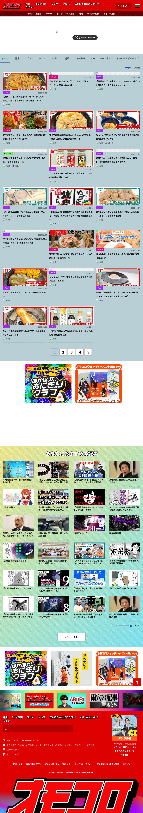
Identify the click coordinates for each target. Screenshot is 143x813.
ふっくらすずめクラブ (127, 58)
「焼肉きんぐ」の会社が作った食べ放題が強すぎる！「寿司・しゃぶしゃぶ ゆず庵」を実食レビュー (71, 215)
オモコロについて (89, 717)
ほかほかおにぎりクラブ (87, 4)
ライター (30, 7)
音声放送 (90, 744)
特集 (28, 4)
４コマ (42, 58)
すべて (5, 58)
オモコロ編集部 (34, 13)
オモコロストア (13, 754)
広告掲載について (33, 763)
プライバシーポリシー (84, 763)
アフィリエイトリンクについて (57, 763)
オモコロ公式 (12, 740)
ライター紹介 (93, 13)
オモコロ (12, 6)
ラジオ (54, 4)
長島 (17, 166)
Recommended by (122, 625)
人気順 (137, 67)
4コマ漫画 (17, 717)
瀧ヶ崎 (110, 143)
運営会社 (126, 763)
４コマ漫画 (40, 4)
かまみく (69, 744)
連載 (67, 58)
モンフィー (80, 744)
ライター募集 (109, 13)
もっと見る (72, 637)
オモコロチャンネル (101, 58)
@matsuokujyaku (87, 37)
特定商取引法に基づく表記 (108, 763)
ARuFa (49, 13)
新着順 (128, 67)
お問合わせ (17, 763)
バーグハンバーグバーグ (65, 772)
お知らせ (80, 58)
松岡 (8, 104)
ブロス (66, 4)
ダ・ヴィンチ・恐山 (65, 13)
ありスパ (59, 744)
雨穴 (81, 13)
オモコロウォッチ (34, 744)
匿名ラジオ (48, 744)
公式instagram (12, 749)
